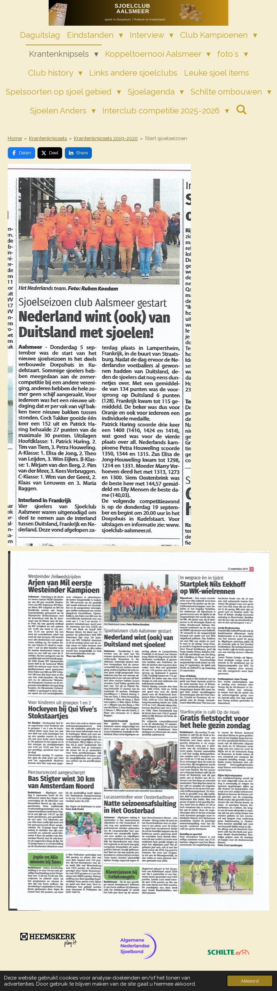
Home (15, 138)
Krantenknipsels (48, 138)
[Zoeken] (241, 109)
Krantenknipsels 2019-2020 (106, 138)
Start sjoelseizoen (166, 138)
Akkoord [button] (250, 981)
